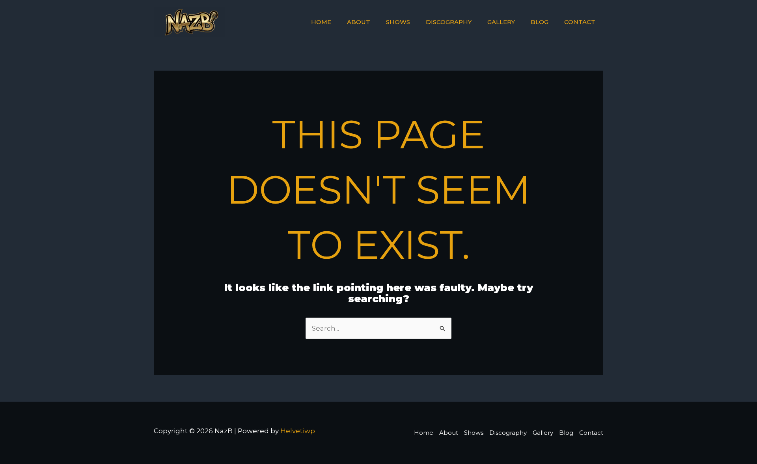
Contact (579, 22)
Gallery (501, 22)
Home (321, 22)
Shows (398, 22)
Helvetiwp (297, 431)
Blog (539, 22)
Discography (449, 22)
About (358, 22)
